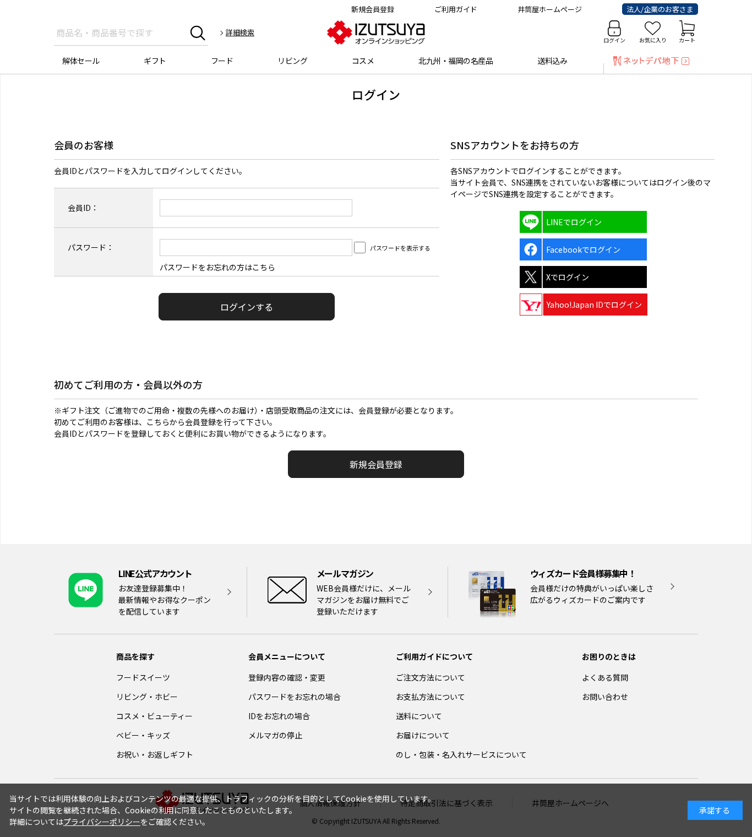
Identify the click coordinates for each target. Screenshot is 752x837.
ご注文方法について (430, 677)
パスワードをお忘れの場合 (294, 696)
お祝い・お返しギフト (154, 754)
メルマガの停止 (275, 735)
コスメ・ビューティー (154, 715)
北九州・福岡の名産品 (455, 60)
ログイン (614, 40)
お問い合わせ (605, 696)
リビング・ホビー (147, 696)
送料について (419, 715)
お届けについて (423, 735)
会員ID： (83, 207)
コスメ (363, 60)
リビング (292, 60)
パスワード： (91, 247)
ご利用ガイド (455, 9)
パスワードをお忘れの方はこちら (217, 267)
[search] (198, 32)
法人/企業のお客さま (660, 9)
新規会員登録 (372, 9)
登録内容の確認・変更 (286, 677)
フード (222, 60)
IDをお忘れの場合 (279, 715)
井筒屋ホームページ (549, 9)
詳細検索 (240, 32)
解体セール (81, 60)
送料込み (552, 60)
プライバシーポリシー (101, 821)
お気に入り (653, 40)
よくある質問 (605, 677)
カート (687, 40)
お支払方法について (430, 696)
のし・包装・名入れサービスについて (461, 754)
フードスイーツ (143, 677)
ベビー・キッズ (143, 735)
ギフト (155, 60)
